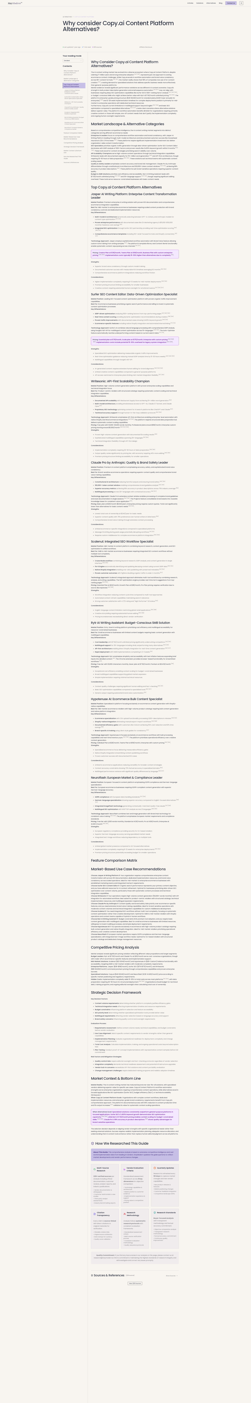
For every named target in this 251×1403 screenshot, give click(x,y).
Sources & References (71, 162)
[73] (174, 323)
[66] (172, 316)
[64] (168, 342)
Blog (220, 3)
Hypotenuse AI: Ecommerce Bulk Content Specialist (74, 123)
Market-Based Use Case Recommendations (72, 138)
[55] (175, 92)
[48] (96, 230)
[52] (92, 150)
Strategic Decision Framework (74, 147)
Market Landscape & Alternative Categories (71, 80)
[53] (150, 155)
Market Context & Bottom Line (72, 152)
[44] (99, 82)
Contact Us (231, 3)
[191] (155, 535)
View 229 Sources (135, 1283)
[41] (114, 79)
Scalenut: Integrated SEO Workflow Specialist (72, 113)
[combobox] (73, 60)
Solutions (199, 3)
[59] (172, 339)
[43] (119, 219)
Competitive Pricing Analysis (73, 143)
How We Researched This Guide (72, 158)
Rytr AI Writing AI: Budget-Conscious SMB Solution (74, 118)
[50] (169, 566)
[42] (135, 74)
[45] (172, 92)
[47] (96, 236)
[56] (154, 105)
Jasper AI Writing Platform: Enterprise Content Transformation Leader (72, 91)
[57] (117, 79)
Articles (190, 3)
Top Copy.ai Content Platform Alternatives (71, 86)
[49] (101, 100)
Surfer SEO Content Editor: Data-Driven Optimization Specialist (74, 97)
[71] (172, 323)
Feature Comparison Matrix (73, 133)
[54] (176, 148)
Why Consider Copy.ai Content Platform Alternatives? (71, 73)
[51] (172, 255)
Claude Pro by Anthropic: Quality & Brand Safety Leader (74, 108)
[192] (158, 535)
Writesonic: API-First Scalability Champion (74, 102)
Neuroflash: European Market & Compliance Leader (74, 128)
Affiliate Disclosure (145, 47)
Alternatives (211, 3)
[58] (157, 105)
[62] (94, 342)
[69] (171, 342)
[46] (138, 74)
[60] (163, 374)
